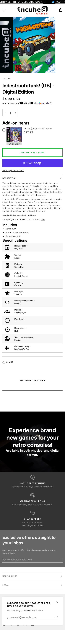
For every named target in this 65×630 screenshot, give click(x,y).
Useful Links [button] (9, 576)
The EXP (6, 79)
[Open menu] (6, 10)
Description (9, 178)
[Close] (58, 602)
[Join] (55, 616)
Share (9, 362)
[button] (27, 103)
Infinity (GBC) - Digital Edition (38, 128)
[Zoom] (5, 67)
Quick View (14, 143)
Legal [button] (5, 585)
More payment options (13, 170)
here (33, 215)
